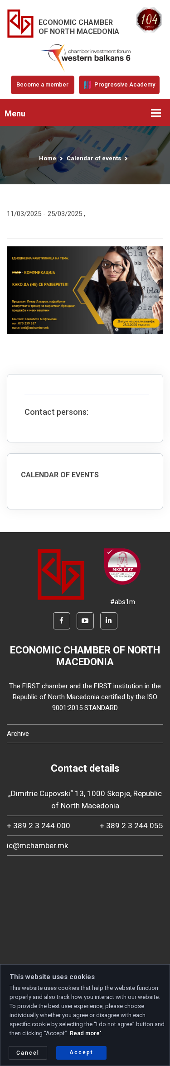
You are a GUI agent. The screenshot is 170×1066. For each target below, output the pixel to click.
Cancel (27, 1053)
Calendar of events (94, 158)
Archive (18, 734)
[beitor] (85, 57)
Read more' (85, 1033)
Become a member (42, 84)
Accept (81, 1052)
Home (47, 158)
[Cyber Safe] (122, 566)
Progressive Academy (124, 84)
